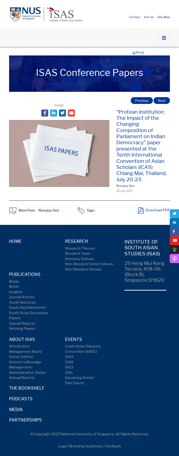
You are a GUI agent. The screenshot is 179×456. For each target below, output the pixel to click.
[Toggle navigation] (164, 37)
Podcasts (21, 398)
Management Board (25, 352)
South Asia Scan (22, 302)
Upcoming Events (79, 378)
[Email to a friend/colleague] (71, 113)
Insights (15, 292)
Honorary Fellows (79, 259)
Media (16, 409)
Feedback (113, 446)
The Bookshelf (27, 388)
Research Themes (80, 248)
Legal (62, 446)
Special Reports (22, 323)
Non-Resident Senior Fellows (89, 264)
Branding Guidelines (86, 446)
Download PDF (158, 210)
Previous (141, 101)
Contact (134, 17)
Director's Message (25, 362)
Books (14, 281)
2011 (69, 372)
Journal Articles (22, 297)
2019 (69, 357)
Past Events (74, 383)
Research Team (77, 253)
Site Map (163, 17)
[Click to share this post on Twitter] (62, 113)
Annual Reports (22, 378)
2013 (69, 367)
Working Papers (22, 328)
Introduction (19, 346)
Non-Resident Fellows (83, 269)
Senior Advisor (21, 357)
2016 (69, 362)
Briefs (14, 287)
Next (161, 101)
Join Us (149, 17)
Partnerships (25, 420)
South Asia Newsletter (27, 307)
